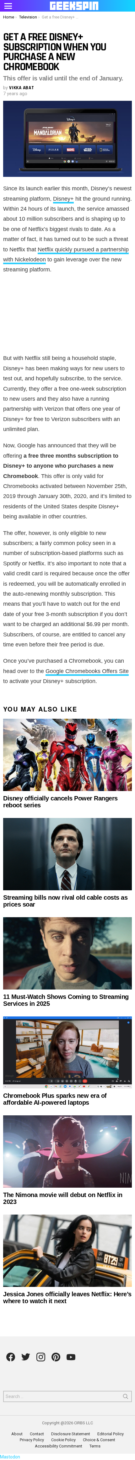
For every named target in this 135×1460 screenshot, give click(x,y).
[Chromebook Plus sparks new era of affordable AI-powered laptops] (67, 1052)
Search (125, 1398)
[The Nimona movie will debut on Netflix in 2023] (67, 1151)
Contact (37, 1434)
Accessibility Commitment (58, 1446)
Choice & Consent (99, 1439)
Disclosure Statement (70, 1434)
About (17, 1434)
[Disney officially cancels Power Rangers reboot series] (67, 755)
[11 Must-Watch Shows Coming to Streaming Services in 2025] (67, 953)
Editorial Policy (110, 1434)
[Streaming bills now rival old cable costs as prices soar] (67, 854)
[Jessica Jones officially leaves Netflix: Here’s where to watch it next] (67, 1251)
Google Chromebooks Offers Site (87, 671)
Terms (94, 1446)
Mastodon (10, 1456)
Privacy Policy (32, 1439)
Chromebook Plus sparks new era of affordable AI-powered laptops (55, 1099)
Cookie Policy (63, 1439)
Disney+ (63, 199)
